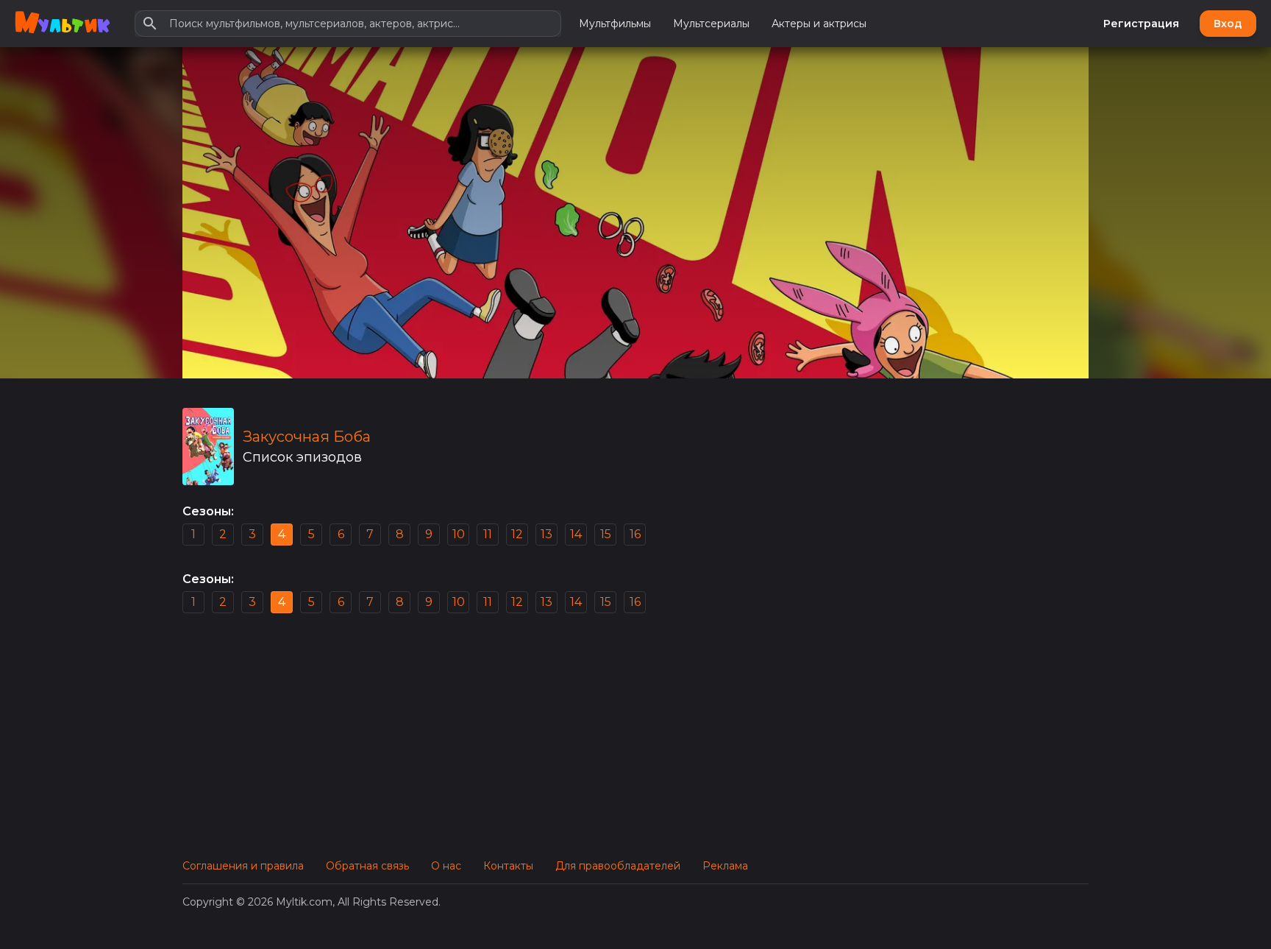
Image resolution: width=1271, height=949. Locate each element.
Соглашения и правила (243, 865)
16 (635, 534)
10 (458, 534)
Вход (1228, 23)
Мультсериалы (711, 23)
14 (576, 534)
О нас (446, 865)
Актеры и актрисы (819, 23)
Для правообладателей (617, 865)
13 (546, 534)
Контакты (508, 865)
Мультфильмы (615, 23)
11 (487, 534)
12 (517, 534)
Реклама (725, 865)
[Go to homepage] (62, 23)
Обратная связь (367, 865)
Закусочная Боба (307, 436)
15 (605, 534)
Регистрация (1141, 23)
